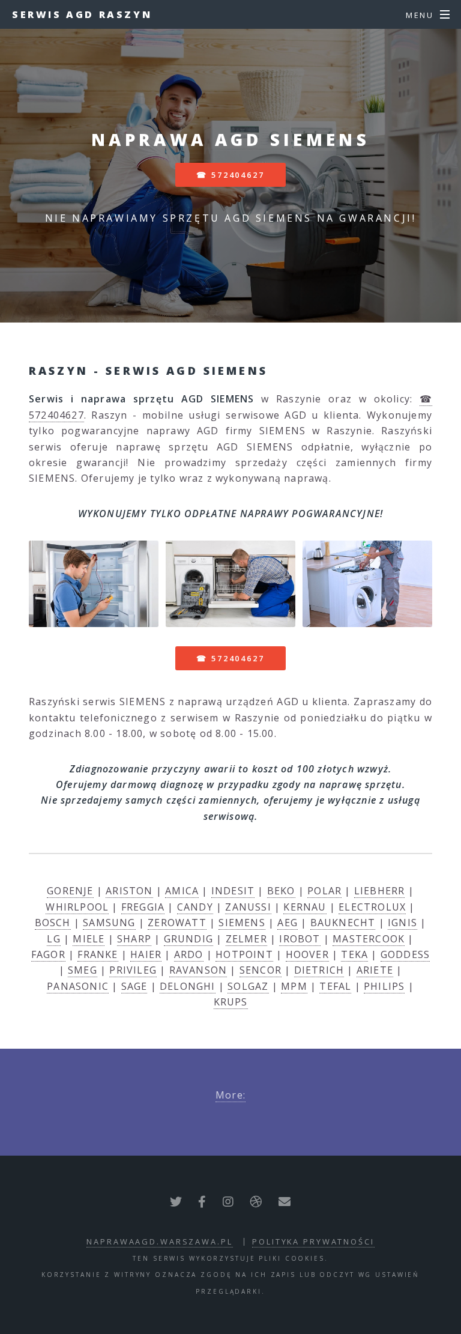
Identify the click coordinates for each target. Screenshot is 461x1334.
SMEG (82, 970)
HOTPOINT (244, 954)
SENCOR (261, 970)
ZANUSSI (248, 907)
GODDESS (405, 954)
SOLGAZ (247, 986)
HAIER (145, 954)
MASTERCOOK (369, 938)
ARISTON (129, 890)
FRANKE (97, 954)
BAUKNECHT (343, 922)
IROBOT (299, 938)
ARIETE (375, 970)
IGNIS (402, 922)
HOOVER (307, 954)
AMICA (182, 890)
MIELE (88, 938)
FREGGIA (142, 907)
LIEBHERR (379, 890)
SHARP (134, 938)
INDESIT (233, 890)
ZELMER (246, 938)
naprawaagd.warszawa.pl (159, 1241)
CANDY (195, 907)
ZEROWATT (177, 922)
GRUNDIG (188, 938)
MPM (294, 986)
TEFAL (335, 986)
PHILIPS (384, 986)
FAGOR (48, 954)
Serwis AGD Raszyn (82, 14)
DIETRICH (319, 970)
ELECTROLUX (372, 907)
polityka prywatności (313, 1241)
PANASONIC (78, 986)
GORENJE (70, 890)
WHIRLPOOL (77, 907)
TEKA (354, 954)
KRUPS (231, 1001)
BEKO (281, 890)
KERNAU (304, 907)
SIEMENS (241, 922)
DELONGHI (187, 986)
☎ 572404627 (230, 174)
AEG (287, 922)
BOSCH (53, 922)
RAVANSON (198, 970)
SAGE (134, 986)
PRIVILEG (133, 970)
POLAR (324, 890)
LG (53, 938)
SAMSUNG (109, 922)
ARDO (188, 954)
